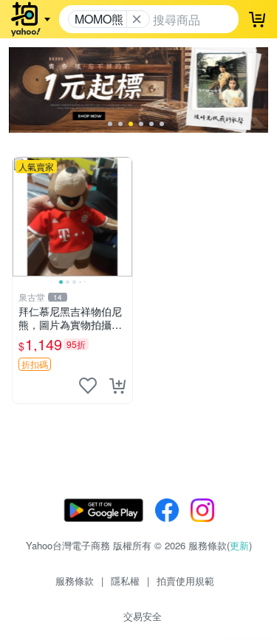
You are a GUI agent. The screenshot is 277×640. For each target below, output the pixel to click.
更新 (239, 545)
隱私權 (125, 581)
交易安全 (142, 616)
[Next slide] (122, 216)
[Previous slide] (22, 216)
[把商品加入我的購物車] (117, 385)
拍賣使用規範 (185, 581)
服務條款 (74, 581)
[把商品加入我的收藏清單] (88, 385)
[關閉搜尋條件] (136, 19)
